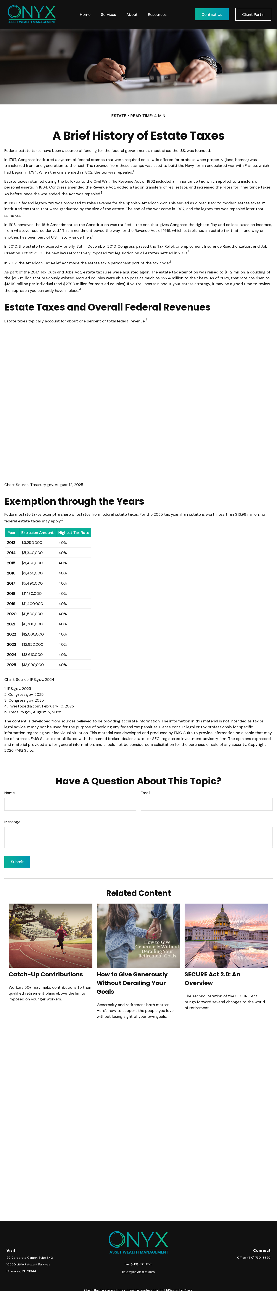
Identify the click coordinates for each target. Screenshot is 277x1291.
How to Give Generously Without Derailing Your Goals (132, 983)
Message (12, 821)
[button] (85, 14)
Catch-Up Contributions (46, 974)
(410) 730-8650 (259, 1258)
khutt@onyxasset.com (138, 1272)
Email (145, 792)
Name (9, 792)
